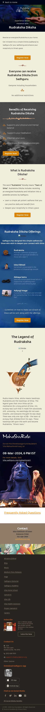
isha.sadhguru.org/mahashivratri (17, 460)
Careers (7, 613)
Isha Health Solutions (12, 604)
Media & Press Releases (13, 572)
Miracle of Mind (10, 558)
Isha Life (7, 599)
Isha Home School (11, 590)
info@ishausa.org (22, 539)
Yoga (6, 577)
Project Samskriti (10, 608)
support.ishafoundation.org (16, 657)
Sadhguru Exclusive (11, 581)
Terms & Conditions (10, 709)
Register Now (22, 58)
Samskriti (7, 595)
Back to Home (11, 2)
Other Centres (9, 661)
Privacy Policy (22, 709)
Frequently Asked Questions (22, 512)
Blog (5, 563)
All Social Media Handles (13, 701)
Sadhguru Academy (11, 586)
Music (6, 567)
